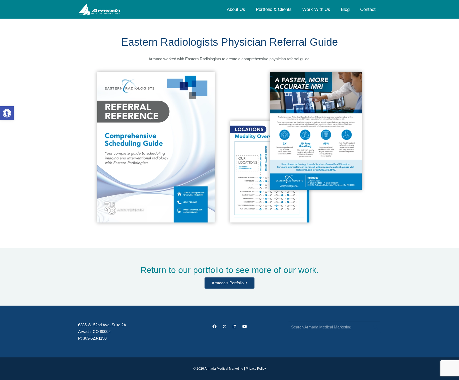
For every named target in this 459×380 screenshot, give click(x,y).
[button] (7, 113)
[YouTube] (244, 327)
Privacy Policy (256, 368)
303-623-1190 (95, 338)
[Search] (375, 327)
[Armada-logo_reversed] (99, 9)
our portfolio (201, 270)
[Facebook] (215, 327)
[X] (224, 327)
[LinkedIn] (235, 327)
